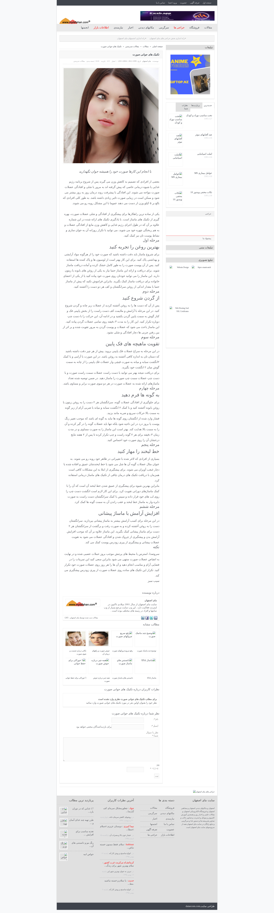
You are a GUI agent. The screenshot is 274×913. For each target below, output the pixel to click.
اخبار (130, 27)
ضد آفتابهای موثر (203, 134)
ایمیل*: (154, 726)
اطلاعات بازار (167, 835)
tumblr (126, 906)
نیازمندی (118, 27)
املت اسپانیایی (204, 154)
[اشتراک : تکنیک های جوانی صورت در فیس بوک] (147, 619)
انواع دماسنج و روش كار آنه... (119, 853)
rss (88, 906)
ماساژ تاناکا (151, 678)
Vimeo (121, 906)
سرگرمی (164, 27)
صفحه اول (207, 3)
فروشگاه (194, 27)
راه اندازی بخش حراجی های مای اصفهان (144, 38)
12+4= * (154, 768)
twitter (61, 906)
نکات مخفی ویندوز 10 (201, 192)
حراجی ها (152, 835)
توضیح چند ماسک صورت (146, 651)
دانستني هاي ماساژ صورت (122, 678)
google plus (72, 906)
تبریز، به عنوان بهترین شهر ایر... (118, 871)
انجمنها (85, 27)
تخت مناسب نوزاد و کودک (199, 115)
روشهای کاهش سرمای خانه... (119, 817)
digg (115, 906)
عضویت (183, 3)
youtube (83, 906)
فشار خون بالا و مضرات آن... (119, 835)
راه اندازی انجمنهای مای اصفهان (108, 38)
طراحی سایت (208, 906)
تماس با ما (160, 3)
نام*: (155, 719)
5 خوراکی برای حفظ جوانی (75, 678)
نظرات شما (185, 107)
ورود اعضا (172, 3)
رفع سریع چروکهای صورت (122, 651)
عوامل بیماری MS (203, 173)
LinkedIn (78, 906)
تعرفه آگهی (194, 3)
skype (94, 906)
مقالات (208, 27)
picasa (110, 906)
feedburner (99, 906)
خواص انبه (88, 854)
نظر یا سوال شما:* (152, 734)
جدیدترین (208, 105)
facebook (67, 906)
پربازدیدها (195, 105)
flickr (105, 906)
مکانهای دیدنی (146, 27)
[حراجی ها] (204, 792)
